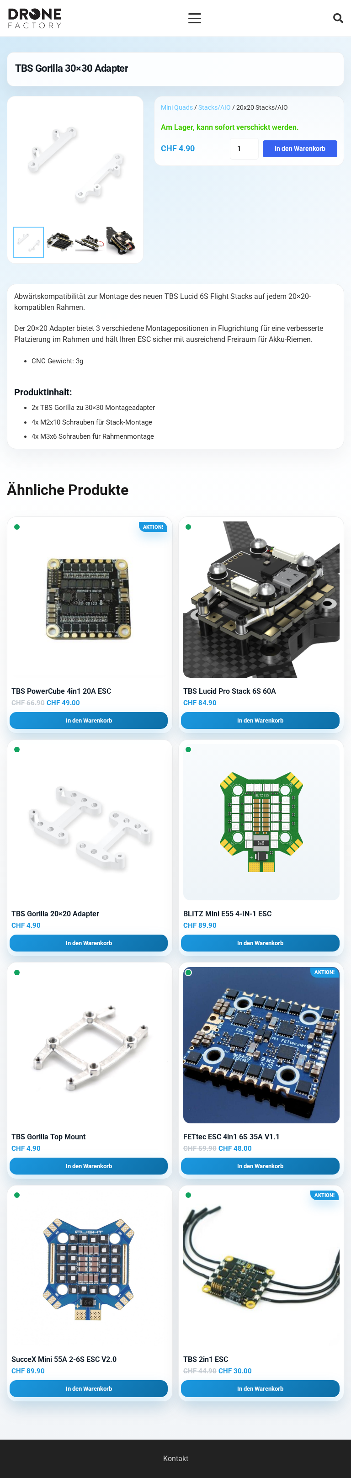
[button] (195, 18)
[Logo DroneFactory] (35, 18)
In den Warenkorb (300, 149)
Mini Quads (177, 107)
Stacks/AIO (214, 107)
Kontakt (175, 1458)
